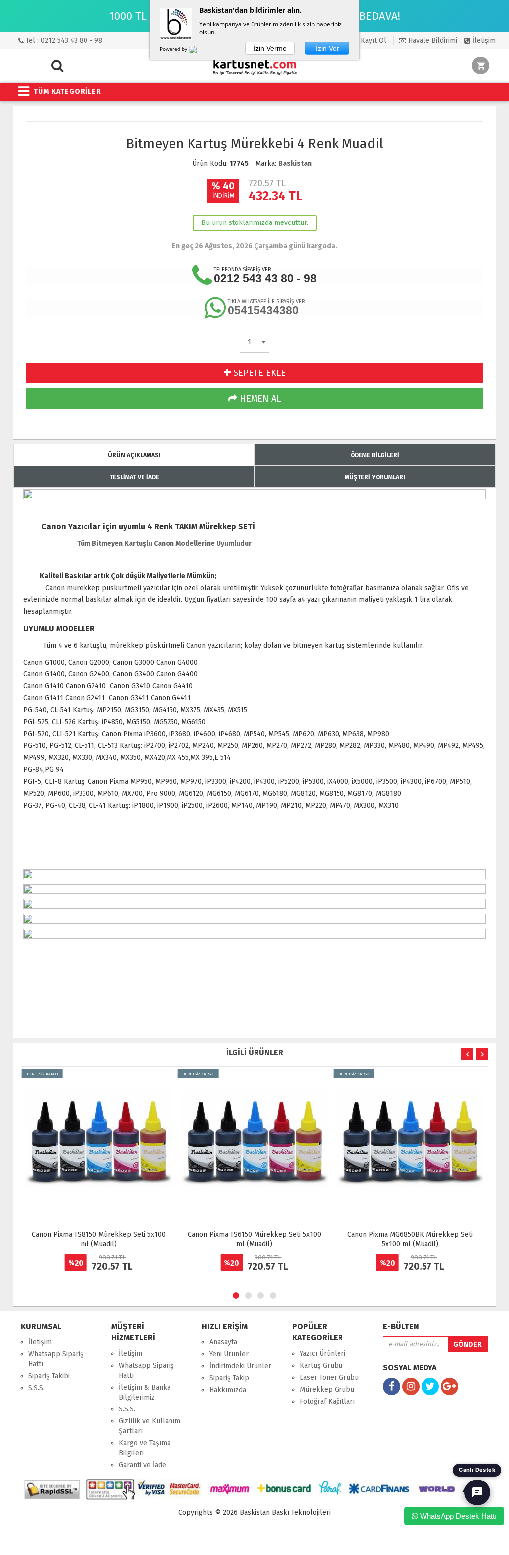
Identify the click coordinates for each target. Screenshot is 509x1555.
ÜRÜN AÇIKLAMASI (134, 455)
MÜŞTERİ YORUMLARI (375, 477)
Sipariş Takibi (49, 1376)
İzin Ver (327, 48)
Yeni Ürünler (229, 1354)
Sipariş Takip (229, 1378)
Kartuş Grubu (321, 1365)
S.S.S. (36, 1388)
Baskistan (295, 163)
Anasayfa (223, 1342)
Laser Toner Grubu (329, 1377)
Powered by (174, 48)
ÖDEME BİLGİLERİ (375, 455)
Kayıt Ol (372, 40)
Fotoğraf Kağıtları (327, 1401)
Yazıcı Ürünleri (322, 1353)
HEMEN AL (259, 398)
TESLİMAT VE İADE (134, 477)
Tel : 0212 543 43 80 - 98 (63, 40)
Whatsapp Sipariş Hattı (56, 1359)
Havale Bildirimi (431, 40)
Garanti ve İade (142, 1465)
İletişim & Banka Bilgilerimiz (144, 1392)
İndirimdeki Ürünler (240, 1366)
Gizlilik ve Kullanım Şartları (149, 1426)
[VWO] (199, 50)
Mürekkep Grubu (327, 1389)
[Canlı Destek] (477, 1492)
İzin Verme (270, 48)
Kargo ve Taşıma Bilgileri (144, 1448)
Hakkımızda (227, 1390)
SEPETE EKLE (258, 373)
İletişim (483, 40)
